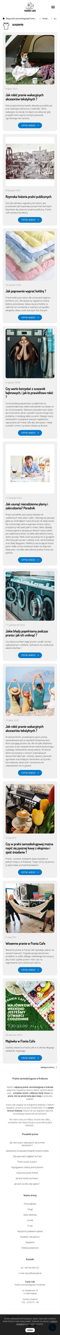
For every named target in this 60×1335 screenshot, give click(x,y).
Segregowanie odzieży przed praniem (27, 1167)
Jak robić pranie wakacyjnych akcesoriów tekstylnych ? (27, 1144)
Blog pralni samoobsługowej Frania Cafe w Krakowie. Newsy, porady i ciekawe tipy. (21, 18)
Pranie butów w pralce (27, 1161)
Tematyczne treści (45, 18)
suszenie (55, 18)
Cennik (30, 1220)
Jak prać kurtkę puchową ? (27, 1178)
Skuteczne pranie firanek (27, 1172)
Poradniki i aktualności (30, 1236)
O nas (30, 1225)
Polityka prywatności (30, 1247)
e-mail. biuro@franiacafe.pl (30, 1273)
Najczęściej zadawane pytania (30, 1231)
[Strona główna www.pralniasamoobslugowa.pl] (4, 18)
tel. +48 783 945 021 (30, 1267)
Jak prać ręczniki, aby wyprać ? (27, 1183)
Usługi (30, 1209)
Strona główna (30, 1203)
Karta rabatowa (30, 1214)
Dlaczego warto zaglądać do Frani (27, 1156)
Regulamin (30, 1242)
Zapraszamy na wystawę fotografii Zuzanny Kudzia (27, 1150)
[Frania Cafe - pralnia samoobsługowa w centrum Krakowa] (30, 7)
